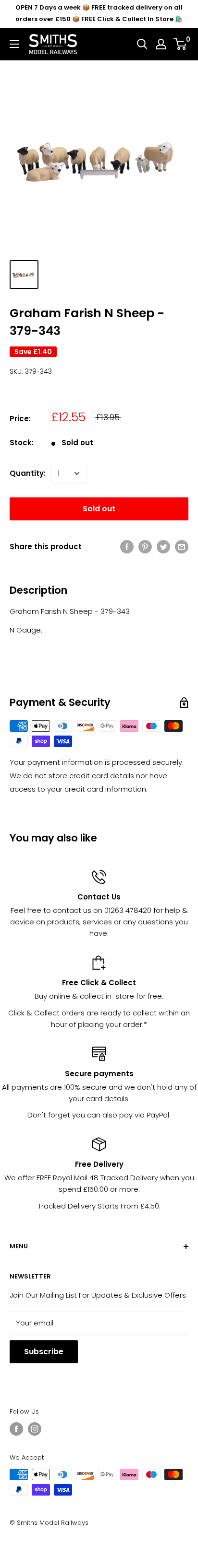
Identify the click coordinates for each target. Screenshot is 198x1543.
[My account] (161, 44)
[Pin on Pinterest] (145, 546)
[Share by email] (181, 546)
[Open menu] (14, 44)
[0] (180, 44)
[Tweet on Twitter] (163, 546)
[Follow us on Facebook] (16, 1429)
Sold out (99, 508)
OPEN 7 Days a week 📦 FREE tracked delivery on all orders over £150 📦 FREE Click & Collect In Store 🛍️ (99, 13)
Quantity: (28, 473)
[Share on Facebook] (127, 546)
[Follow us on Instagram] (34, 1429)
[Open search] (142, 44)
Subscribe (43, 1351)
